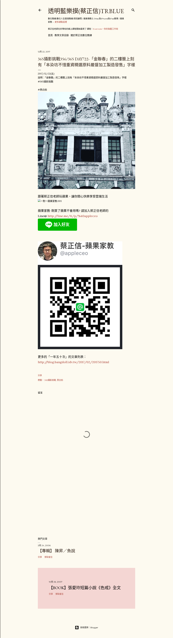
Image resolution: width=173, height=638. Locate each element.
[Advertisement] (86, 504)
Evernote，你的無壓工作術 (105, 29)
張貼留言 (48, 557)
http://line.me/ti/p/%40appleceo (73, 216)
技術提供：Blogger (89, 627)
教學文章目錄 (62, 35)
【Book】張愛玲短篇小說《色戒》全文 (85, 587)
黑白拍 (60, 380)
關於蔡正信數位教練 (81, 35)
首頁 (50, 35)
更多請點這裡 (61, 22)
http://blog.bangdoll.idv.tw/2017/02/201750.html (73, 362)
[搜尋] (133, 9)
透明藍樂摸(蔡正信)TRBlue (86, 11)
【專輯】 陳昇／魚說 (56, 550)
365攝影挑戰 (50, 380)
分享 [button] (40, 375)
